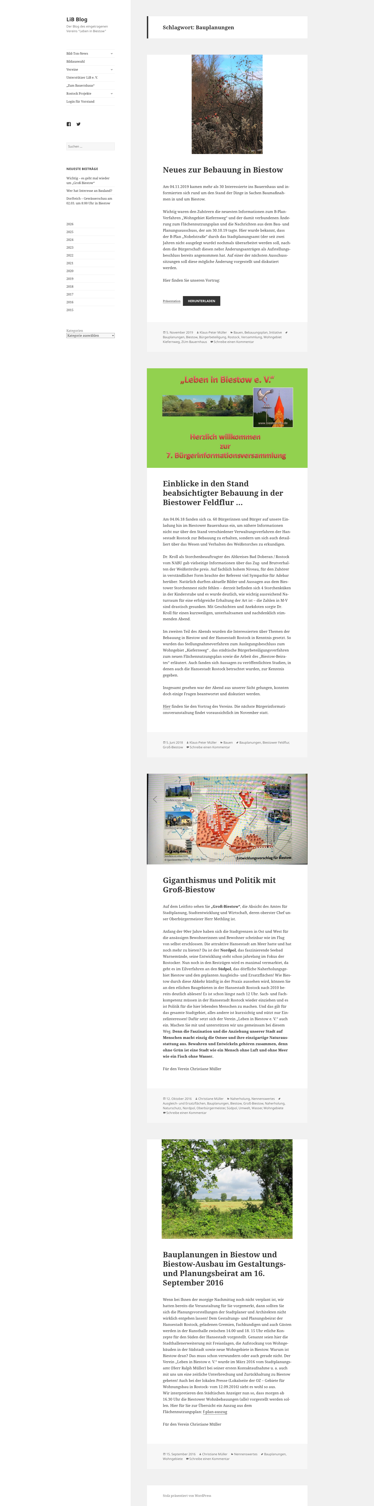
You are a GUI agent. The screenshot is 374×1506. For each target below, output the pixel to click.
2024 (69, 240)
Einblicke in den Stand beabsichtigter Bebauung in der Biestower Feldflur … (223, 492)
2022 (69, 255)
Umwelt (244, 1108)
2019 (69, 279)
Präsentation (172, 301)
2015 (69, 310)
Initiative (275, 332)
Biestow (192, 337)
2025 (69, 232)
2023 (69, 247)
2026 (69, 224)
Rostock (234, 337)
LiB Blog (76, 19)
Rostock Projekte (78, 93)
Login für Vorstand (80, 101)
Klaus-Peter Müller (213, 332)
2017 (69, 294)
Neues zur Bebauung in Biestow (223, 169)
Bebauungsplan (256, 332)
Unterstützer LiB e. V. (82, 77)
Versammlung (251, 337)
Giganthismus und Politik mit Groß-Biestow (219, 885)
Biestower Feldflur (276, 742)
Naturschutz (172, 1108)
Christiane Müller (211, 1099)
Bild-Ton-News (77, 53)
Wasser (257, 1108)
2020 (69, 271)
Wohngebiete (273, 1108)
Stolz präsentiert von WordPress (187, 1496)
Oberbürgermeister (211, 1108)
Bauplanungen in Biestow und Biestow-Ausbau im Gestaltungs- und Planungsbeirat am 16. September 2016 (224, 1268)
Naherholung (240, 1099)
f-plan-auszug (215, 1411)
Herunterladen (201, 301)
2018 (69, 286)
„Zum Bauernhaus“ (80, 85)
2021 (69, 263)
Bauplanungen (173, 337)
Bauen (238, 332)
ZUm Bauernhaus (194, 342)
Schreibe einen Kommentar (234, 342)
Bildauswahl (75, 61)
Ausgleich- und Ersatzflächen (184, 1103)
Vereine (72, 69)
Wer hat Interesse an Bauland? (89, 191)
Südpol (232, 1108)
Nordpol (189, 1108)
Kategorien (74, 330)
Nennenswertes (263, 1099)
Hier (167, 706)
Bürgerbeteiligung (212, 337)
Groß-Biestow (173, 747)
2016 (69, 302)
